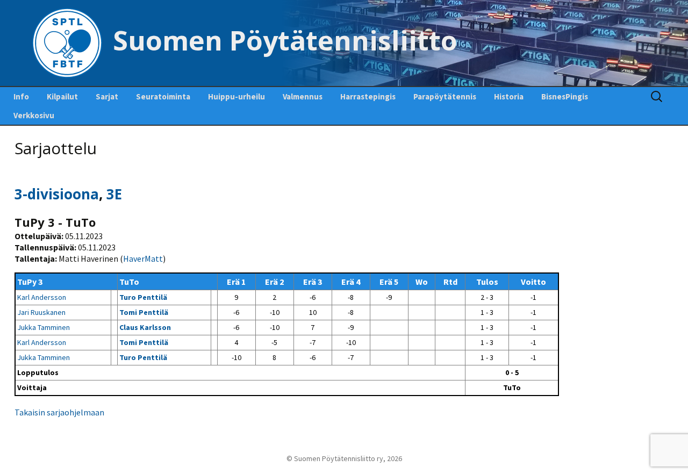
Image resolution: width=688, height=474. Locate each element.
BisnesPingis (564, 96)
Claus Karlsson (145, 327)
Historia (509, 96)
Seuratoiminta (163, 96)
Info (21, 96)
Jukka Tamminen (43, 327)
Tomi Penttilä (143, 312)
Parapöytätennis (444, 96)
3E (114, 194)
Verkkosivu (33, 115)
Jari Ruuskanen (41, 312)
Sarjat (107, 96)
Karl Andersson (41, 297)
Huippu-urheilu (236, 96)
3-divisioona (57, 194)
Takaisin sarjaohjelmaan (59, 412)
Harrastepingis (368, 96)
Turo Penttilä (143, 297)
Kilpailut (62, 96)
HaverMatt (143, 258)
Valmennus (302, 96)
